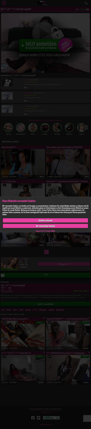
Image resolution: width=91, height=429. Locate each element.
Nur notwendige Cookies (45, 225)
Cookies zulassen (45, 220)
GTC (43, 231)
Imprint (38, 231)
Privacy (48, 231)
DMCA (53, 231)
